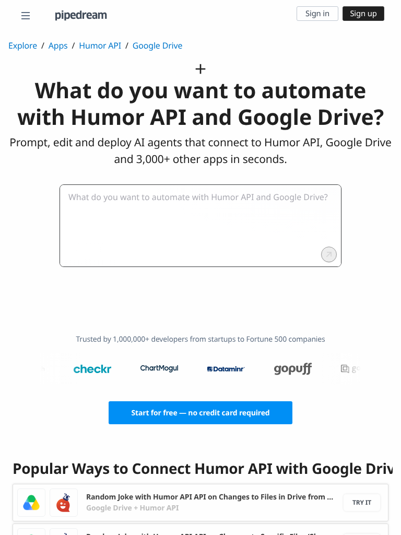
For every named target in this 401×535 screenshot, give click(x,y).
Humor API (100, 45)
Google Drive (157, 45)
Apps (58, 45)
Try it (361, 502)
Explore (22, 45)
